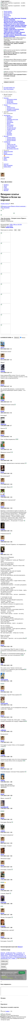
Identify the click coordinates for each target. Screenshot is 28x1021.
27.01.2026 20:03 (5, 890)
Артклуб (8, 112)
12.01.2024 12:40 (5, 795)
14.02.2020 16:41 (5, 508)
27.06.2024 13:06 (5, 819)
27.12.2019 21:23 (5, 484)
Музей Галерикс (8, 95)
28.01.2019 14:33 (5, 401)
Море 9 (14, 958)
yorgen (2, 878)
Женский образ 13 (12, 952)
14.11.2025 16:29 (5, 866)
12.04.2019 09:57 (5, 436)
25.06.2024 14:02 (5, 808)
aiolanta (3, 780)
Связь (5, 187)
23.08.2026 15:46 (5, 938)
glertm (2, 854)
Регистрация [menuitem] (10, 89)
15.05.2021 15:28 (5, 646)
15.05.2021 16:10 (5, 665)
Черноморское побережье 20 (18, 955)
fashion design (9, 227)
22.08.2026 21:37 (5, 927)
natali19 (3, 529)
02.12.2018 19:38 (5, 349)
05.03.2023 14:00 (5, 756)
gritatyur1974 (4, 703)
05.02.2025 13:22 (5, 832)
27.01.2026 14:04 (5, 879)
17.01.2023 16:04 (5, 731)
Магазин (6, 190)
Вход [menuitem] (5, 89)
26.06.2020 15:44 (5, 541)
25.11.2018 (10, 226)
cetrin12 (3, 831)
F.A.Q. (7, 1015)
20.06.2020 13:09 (5, 530)
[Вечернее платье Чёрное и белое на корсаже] (14, 207)
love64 (2, 472)
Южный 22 (4, 952)
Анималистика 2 (20, 954)
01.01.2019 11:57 (5, 386)
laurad (2, 358)
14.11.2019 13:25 (5, 449)
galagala (3, 371)
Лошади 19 (21, 952)
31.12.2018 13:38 (5, 372)
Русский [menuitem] (6, 87)
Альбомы (6, 189)
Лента (5, 186)
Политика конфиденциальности (15, 1018)
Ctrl (15, 230)
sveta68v (3, 755)
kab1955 (3, 495)
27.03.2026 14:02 (5, 903)
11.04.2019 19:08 (5, 425)
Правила (14, 1017)
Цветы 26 (4, 954)
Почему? (20, 946)
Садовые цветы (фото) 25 (8, 957)
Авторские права (5, 1019)
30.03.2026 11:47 (5, 914)
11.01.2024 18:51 (5, 782)
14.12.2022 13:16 (5, 705)
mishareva (3, 424)
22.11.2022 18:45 (5, 692)
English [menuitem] (10, 87)
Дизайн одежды (5, 203)
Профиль (6, 184)
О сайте (11, 1015)
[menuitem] (14, 87)
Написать (16, 337)
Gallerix (7, 1011)
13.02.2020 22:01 (5, 497)
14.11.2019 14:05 (5, 460)
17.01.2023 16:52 (5, 717)
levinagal (3, 926)
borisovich (3, 902)
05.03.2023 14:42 (5, 769)
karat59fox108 (4, 807)
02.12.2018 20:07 (5, 359)
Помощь (3, 1015)
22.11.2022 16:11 (5, 681)
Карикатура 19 (11, 954)
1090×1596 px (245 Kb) (16, 224)
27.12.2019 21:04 (5, 473)
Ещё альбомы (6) (21, 958)
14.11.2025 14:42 (5, 856)
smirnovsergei (4, 679)
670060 (2, 400)
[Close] (1, 981)
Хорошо (22, 972)
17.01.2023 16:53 (5, 742)
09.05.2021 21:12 (5, 554)
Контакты (16, 1015)
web (2, 553)
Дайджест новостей (9, 82)
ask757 (2, 347)
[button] (8, 11)
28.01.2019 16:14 (5, 412)
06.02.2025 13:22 (5, 843)
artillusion (3, 730)
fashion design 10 (5, 955)
